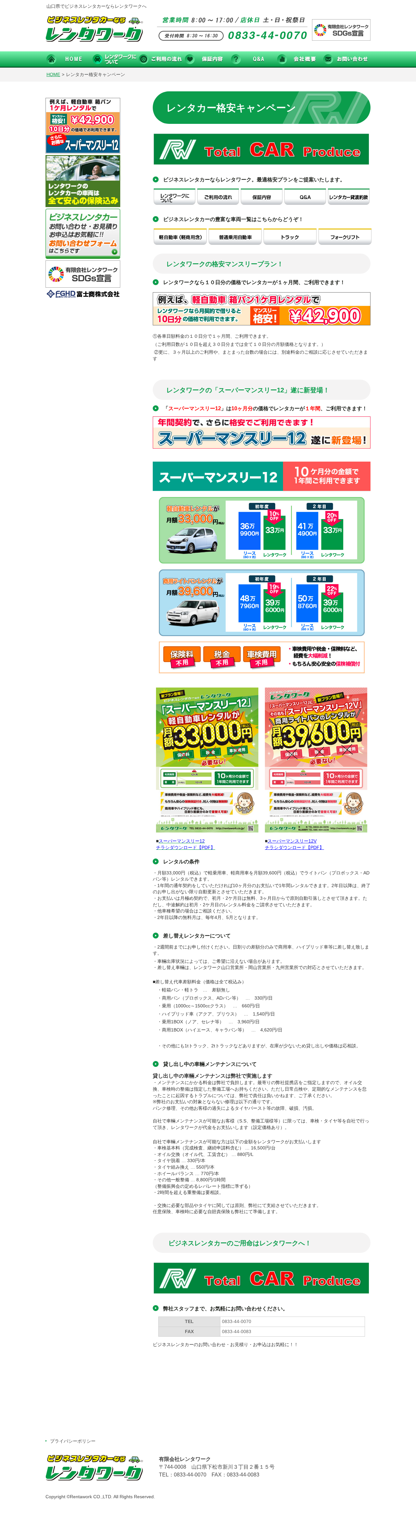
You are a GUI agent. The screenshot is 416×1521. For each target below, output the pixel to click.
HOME (53, 74)
